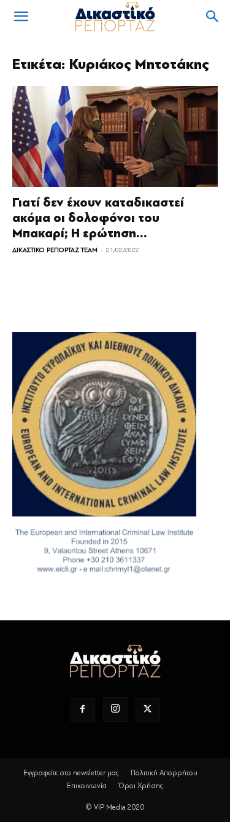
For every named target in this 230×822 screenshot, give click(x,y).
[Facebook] (83, 710)
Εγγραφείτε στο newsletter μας (71, 773)
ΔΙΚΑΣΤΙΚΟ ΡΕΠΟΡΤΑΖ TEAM (55, 250)
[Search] (213, 16)
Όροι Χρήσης (140, 785)
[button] (20, 16)
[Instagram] (115, 709)
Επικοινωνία (87, 785)
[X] (148, 710)
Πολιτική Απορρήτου (164, 773)
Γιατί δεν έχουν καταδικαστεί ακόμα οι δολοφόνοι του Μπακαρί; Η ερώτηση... (98, 218)
